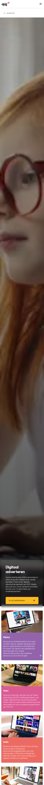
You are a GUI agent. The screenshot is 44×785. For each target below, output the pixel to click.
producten (11, 13)
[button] (22, 600)
